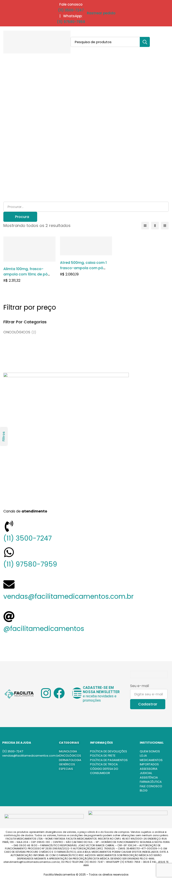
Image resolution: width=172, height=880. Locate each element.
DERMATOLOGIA (70, 760)
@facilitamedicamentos (43, 628)
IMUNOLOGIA (68, 751)
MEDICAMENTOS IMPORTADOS (151, 762)
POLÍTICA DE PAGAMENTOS (109, 760)
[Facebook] (59, 693)
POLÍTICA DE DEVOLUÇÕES (108, 751)
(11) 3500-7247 (71, 10)
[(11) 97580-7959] (9, 552)
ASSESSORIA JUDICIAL (148, 771)
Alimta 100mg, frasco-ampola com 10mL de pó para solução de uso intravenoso (25, 277)
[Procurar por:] (86, 206)
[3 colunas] (165, 225)
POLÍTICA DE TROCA (104, 764)
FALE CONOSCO (151, 786)
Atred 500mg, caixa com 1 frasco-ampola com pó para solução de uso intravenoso (83, 270)
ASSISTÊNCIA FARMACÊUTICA (151, 779)
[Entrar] (152, 42)
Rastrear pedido (101, 13)
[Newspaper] (77, 693)
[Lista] (145, 225)
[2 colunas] (155, 225)
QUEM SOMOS (150, 751)
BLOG (143, 790)
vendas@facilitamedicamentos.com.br (68, 596)
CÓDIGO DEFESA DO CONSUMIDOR (104, 771)
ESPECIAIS (66, 769)
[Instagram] (46, 693)
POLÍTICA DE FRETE (103, 755)
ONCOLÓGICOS (19, 332)
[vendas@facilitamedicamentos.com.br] (9, 584)
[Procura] (145, 42)
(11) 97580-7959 (71, 21)
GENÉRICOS (67, 764)
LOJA (143, 755)
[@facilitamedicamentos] (9, 616)
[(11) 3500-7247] (9, 526)
